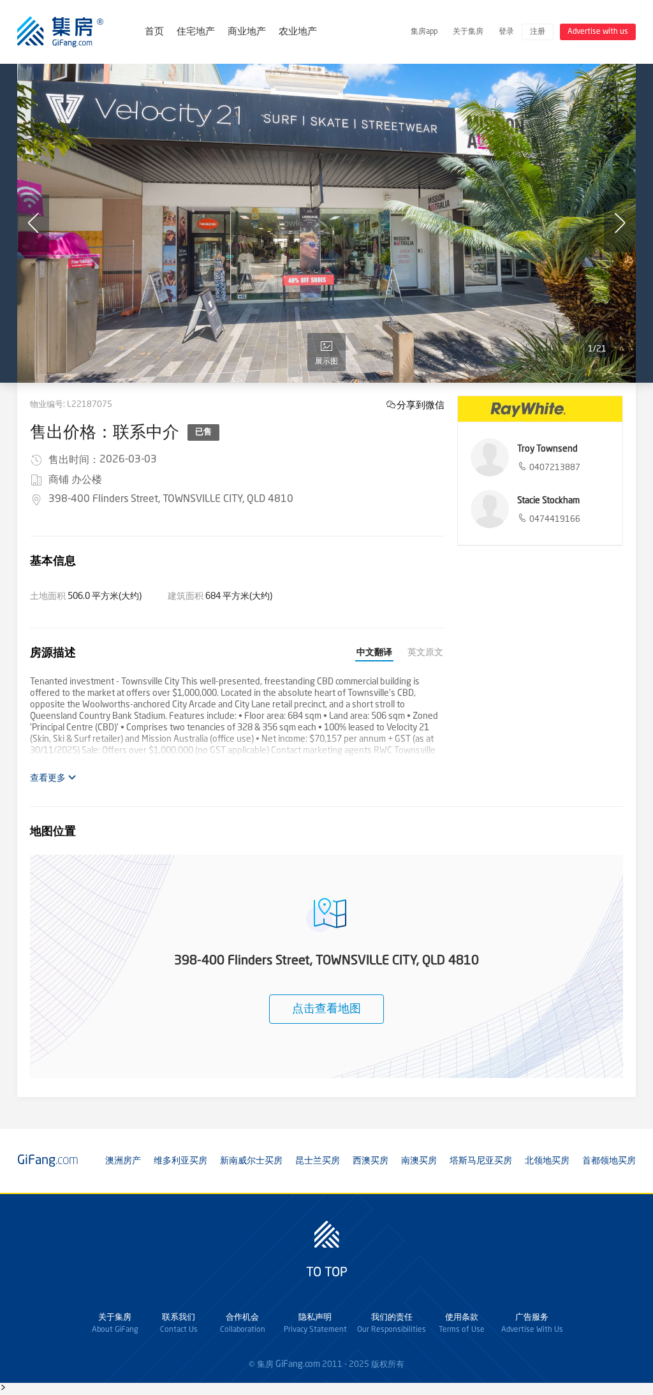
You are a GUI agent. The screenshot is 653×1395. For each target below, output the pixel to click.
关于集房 (468, 32)
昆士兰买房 (317, 1160)
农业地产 (298, 32)
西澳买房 (370, 1160)
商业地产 (247, 32)
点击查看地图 (326, 1009)
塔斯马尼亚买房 (481, 1160)
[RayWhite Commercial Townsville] (540, 409)
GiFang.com (297, 1364)
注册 (537, 32)
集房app (424, 32)
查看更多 (49, 778)
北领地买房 (547, 1160)
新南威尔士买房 (251, 1160)
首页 (154, 32)
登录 (506, 32)
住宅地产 (196, 32)
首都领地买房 (609, 1160)
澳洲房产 (123, 1160)
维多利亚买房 (180, 1160)
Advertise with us (598, 32)
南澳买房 (419, 1160)
